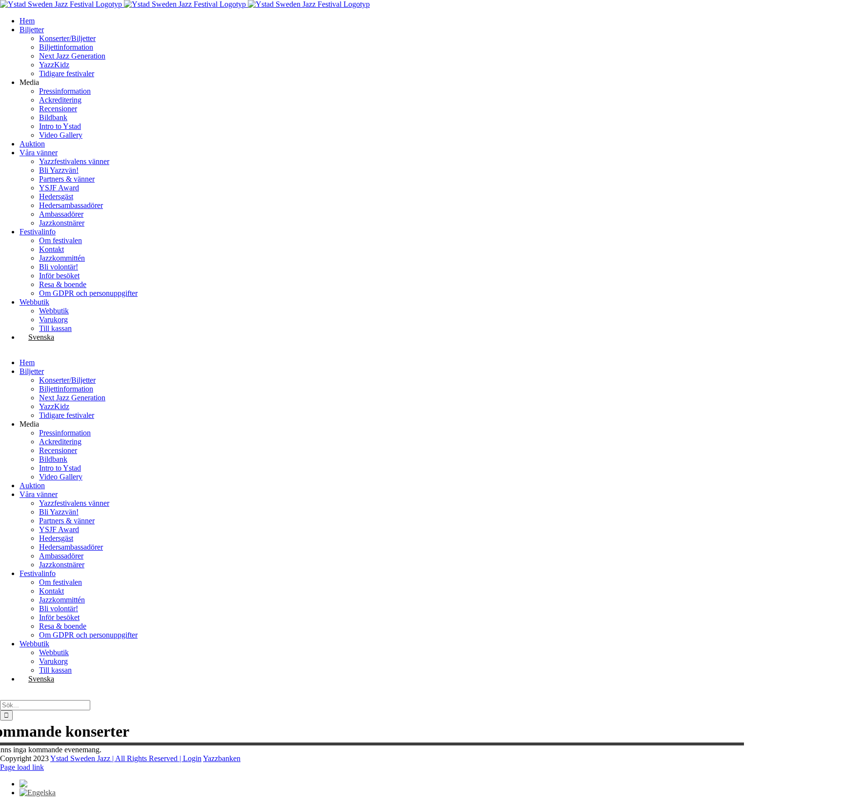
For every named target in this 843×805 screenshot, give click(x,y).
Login (192, 758)
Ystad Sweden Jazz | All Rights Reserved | (116, 758)
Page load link (22, 767)
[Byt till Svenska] (36, 784)
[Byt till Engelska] (38, 792)
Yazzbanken (222, 758)
